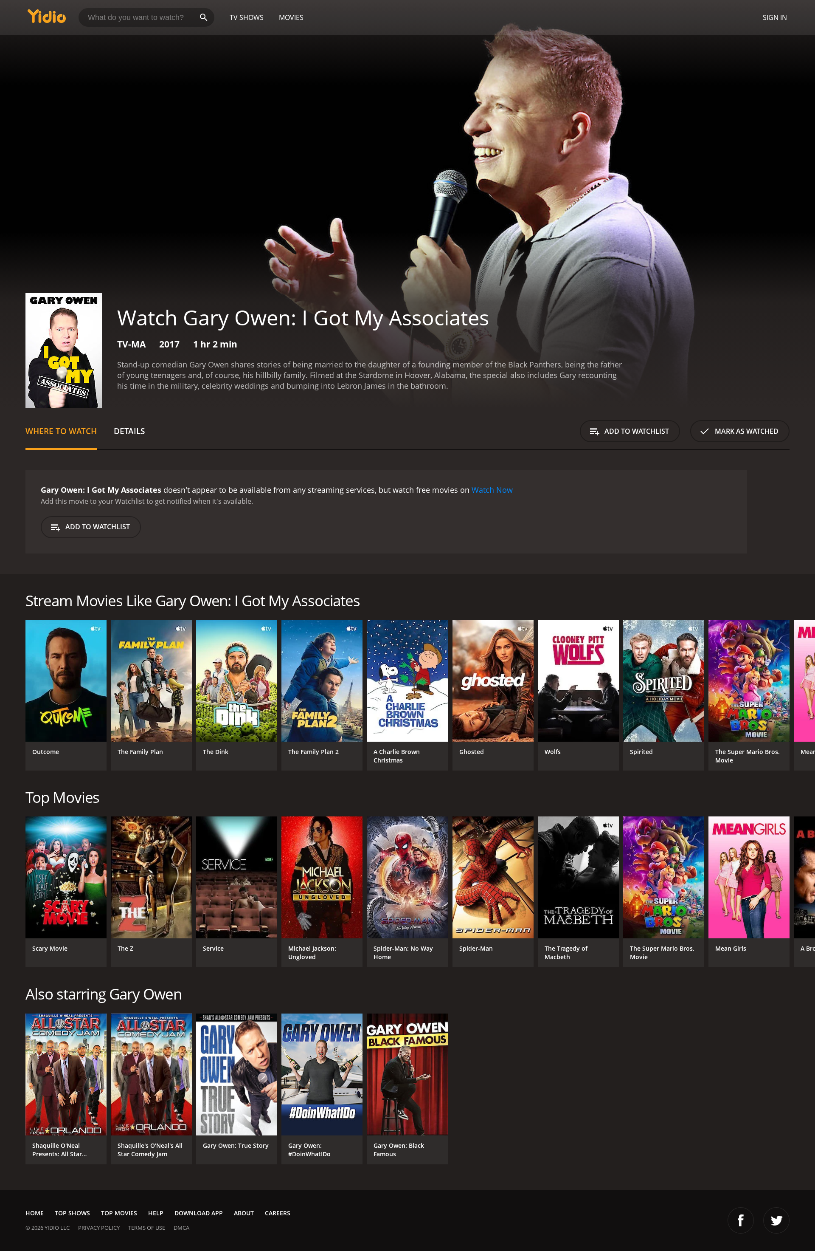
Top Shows (72, 1213)
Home (34, 1213)
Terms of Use (146, 1227)
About (244, 1213)
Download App (198, 1213)
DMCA (181, 1227)
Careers (277, 1213)
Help (155, 1213)
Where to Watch (61, 431)
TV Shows (247, 17)
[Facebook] (741, 1220)
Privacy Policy (99, 1227)
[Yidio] (46, 19)
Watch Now (492, 490)
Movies (291, 17)
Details (129, 431)
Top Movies (119, 1213)
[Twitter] (776, 1220)
